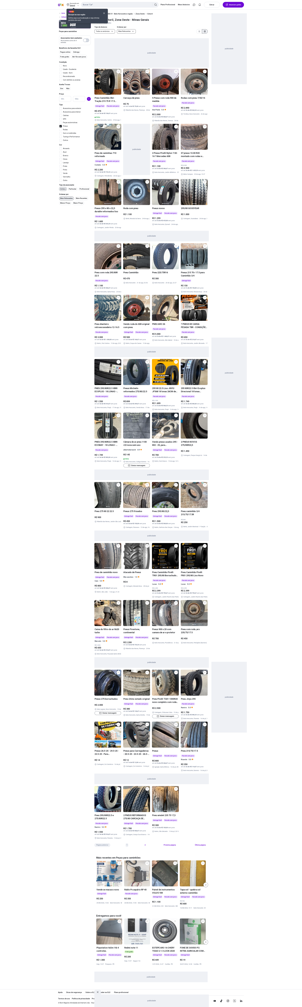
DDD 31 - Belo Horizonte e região (120, 14)
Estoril (150, 14)
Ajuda (60, 992)
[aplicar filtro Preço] (89, 99)
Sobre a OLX (90, 992)
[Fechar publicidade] (97, 992)
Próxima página (170, 845)
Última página (200, 845)
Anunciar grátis (235, 5)
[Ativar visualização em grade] (205, 31)
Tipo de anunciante (66, 185)
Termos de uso (64, 999)
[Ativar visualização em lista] (199, 31)
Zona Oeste (140, 14)
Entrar (212, 5)
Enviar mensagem (138, 465)
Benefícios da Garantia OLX (69, 48)
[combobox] (120, 5)
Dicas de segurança (74, 992)
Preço (61, 94)
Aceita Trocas (64, 84)
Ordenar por (64, 194)
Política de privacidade (81, 999)
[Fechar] (104, 13)
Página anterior (102, 845)
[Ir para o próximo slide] (205, 884)
